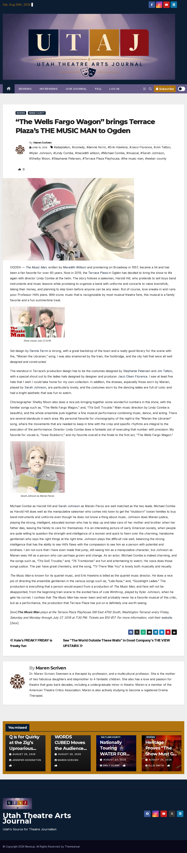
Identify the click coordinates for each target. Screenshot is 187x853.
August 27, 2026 (114, 759)
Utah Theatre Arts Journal (37, 818)
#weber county (155, 158)
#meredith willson (87, 153)
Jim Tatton (164, 371)
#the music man (132, 158)
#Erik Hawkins (118, 147)
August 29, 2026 (24, 754)
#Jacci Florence (140, 147)
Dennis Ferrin (39, 351)
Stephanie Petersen (136, 371)
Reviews (25, 88)
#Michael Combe (113, 153)
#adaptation (62, 147)
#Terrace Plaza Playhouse (101, 158)
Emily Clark (111, 765)
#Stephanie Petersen (66, 158)
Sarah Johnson (35, 387)
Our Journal (76, 88)
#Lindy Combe (63, 153)
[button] (150, 89)
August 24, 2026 (160, 759)
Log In (114, 88)
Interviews (49, 88)
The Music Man (36, 267)
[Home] (9, 88)
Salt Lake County (110, 737)
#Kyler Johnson (40, 153)
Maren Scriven (42, 142)
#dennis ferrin (96, 147)
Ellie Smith (156, 765)
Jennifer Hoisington (26, 760)
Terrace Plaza (98, 273)
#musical (132, 153)
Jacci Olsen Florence (132, 376)
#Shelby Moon (39, 158)
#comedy (78, 147)
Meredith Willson (74, 267)
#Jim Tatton (162, 147)
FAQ (98, 88)
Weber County (37, 113)
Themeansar (72, 846)
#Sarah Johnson (152, 153)
